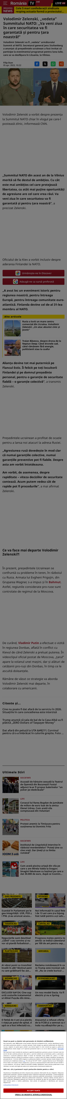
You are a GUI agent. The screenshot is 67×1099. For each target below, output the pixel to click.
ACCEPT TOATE (33, 1090)
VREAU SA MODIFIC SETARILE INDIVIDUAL (33, 1094)
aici (24, 1061)
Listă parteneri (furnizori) (10, 1085)
